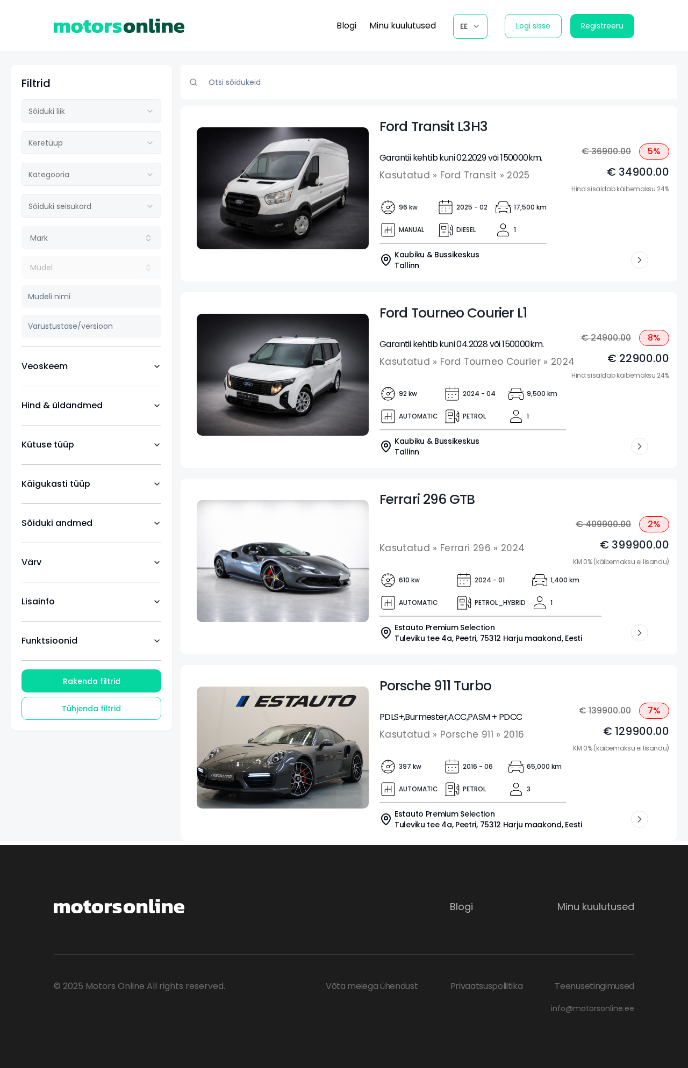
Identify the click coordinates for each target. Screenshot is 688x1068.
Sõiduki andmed (57, 523)
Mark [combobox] (39, 238)
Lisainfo (38, 601)
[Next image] (355, 188)
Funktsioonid (49, 640)
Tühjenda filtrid (91, 708)
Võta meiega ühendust (372, 986)
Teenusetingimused (594, 986)
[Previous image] (209, 188)
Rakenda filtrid (91, 681)
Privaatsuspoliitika (486, 986)
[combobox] (91, 110)
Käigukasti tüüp (56, 484)
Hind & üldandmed (62, 405)
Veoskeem (45, 366)
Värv (31, 562)
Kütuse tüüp (48, 444)
